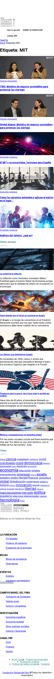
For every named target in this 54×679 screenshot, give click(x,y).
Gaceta (9, 651)
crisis (19, 463)
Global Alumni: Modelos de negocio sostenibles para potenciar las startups (26, 126)
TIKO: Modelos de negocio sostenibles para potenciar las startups (24, 88)
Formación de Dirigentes (18, 596)
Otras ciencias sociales (17, 626)
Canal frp (4, 40)
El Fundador (12, 538)
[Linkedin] (21, 584)
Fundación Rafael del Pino (15, 672)
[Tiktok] (30, 584)
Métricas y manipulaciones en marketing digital (21, 435)
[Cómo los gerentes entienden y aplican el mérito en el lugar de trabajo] (27, 189)
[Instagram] (11, 584)
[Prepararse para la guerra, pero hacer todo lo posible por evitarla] (27, 389)
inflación (12, 485)
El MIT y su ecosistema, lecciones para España (25, 162)
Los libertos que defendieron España (16, 354)
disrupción (22, 466)
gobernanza (32, 481)
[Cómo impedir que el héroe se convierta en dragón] (27, 311)
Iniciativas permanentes (18, 580)
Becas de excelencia (16, 559)
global (4, 481)
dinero (14, 466)
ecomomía (32, 466)
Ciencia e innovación (8, 81)
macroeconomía (10, 492)
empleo (36, 470)
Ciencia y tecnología (16, 631)
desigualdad (5, 466)
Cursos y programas (16, 606)
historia (4, 485)
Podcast (10, 646)
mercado (27, 492)
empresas (23, 474)
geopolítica (45, 477)
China (2, 459)
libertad (30, 488)
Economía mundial (15, 621)
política (39, 492)
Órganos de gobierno (16, 543)
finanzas (33, 477)
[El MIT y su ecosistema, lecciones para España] (27, 154)
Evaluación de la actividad (19, 547)
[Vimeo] (25, 584)
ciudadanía (23, 459)
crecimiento (7, 463)
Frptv (8, 642)
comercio (33, 459)
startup (43, 496)
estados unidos (9, 477)
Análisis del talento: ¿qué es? (16, 235)
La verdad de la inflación (11, 274)
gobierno (44, 482)
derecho (46, 463)
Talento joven (12, 601)
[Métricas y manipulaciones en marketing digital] (27, 430)
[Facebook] (1, 584)
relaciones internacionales (26, 496)
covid (42, 459)
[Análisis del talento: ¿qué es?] (27, 227)
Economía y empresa (8, 157)
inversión (11, 489)
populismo (6, 496)
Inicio (2, 43)
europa (23, 477)
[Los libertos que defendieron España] (27, 350)
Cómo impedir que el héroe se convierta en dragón (22, 315)
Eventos (10, 576)
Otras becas (12, 563)
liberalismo (19, 489)
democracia (33, 463)
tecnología (9, 500)
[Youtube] (16, 584)
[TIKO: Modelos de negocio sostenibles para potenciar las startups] (27, 78)
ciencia (11, 459)
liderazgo (40, 489)
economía (9, 470)
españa (42, 474)
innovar (36, 485)
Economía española (15, 617)
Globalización (18, 481)
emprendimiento (8, 474)
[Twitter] (6, 584)
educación (25, 470)
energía (33, 475)
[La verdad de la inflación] (27, 269)
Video (22, 501)
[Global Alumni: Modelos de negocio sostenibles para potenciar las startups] (27, 116)
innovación (24, 485)
